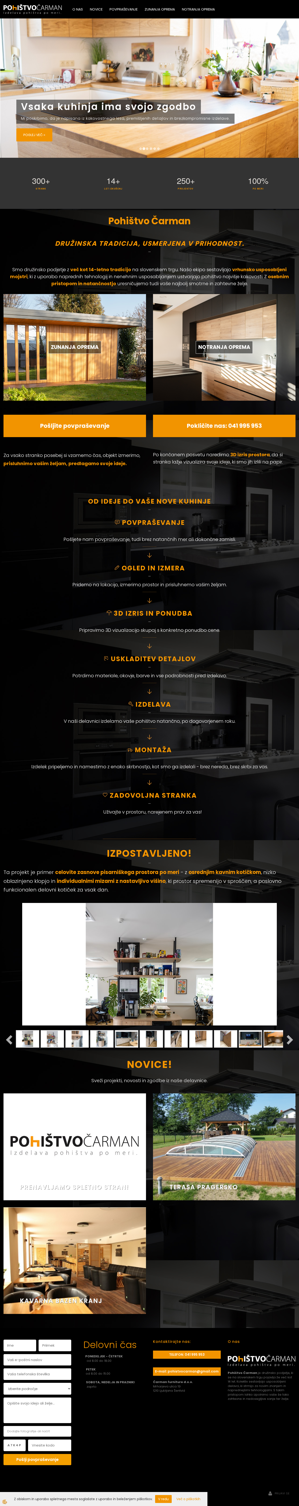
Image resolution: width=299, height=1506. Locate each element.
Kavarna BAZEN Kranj (61, 1161)
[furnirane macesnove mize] (75, 1121)
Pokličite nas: (207, 286)
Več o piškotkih (188, 1499)
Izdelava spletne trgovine (144, 1362)
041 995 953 (245, 286)
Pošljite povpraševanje (75, 286)
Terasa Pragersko (203, 1048)
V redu (163, 1499)
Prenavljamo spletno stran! (74, 1048)
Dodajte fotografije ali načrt (28, 1292)
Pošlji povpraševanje (37, 1320)
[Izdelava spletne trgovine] (166, 1362)
